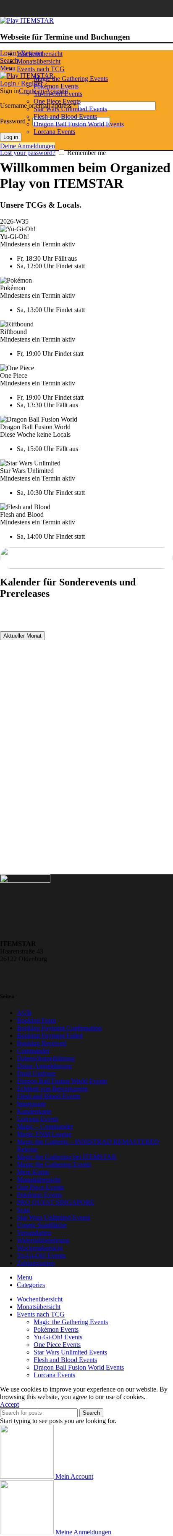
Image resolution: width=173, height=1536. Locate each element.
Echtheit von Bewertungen (52, 1088)
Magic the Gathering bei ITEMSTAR (66, 1156)
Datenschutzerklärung (46, 1058)
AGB (24, 1012)
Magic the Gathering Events (71, 78)
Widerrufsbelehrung (43, 1240)
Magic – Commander (45, 1126)
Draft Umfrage (36, 1073)
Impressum (31, 1103)
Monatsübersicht (38, 1179)
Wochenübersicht (40, 1247)
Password (15, 121)
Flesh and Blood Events (65, 116)
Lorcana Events (54, 131)
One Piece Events (57, 101)
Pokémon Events (56, 86)
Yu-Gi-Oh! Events (58, 93)
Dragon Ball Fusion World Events (79, 124)
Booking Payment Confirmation (59, 1027)
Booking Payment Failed (50, 1035)
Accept (9, 1404)
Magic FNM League (44, 1134)
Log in (10, 137)
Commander (33, 1050)
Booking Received (41, 1043)
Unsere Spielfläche (42, 1225)
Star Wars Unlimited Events (70, 108)
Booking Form (36, 1020)
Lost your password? (27, 152)
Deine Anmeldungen (27, 146)
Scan (23, 1209)
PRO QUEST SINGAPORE (55, 1202)
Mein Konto (33, 1171)
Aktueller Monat (22, 636)
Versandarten (34, 1232)
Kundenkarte (34, 1111)
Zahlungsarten (36, 1262)
